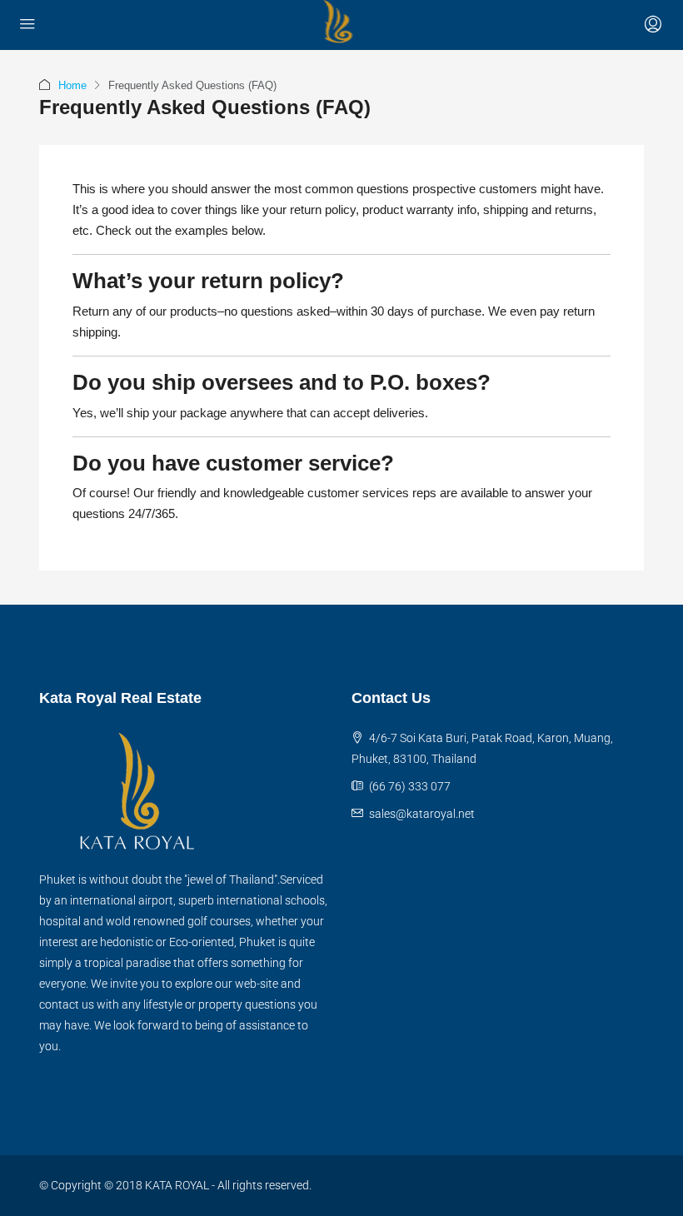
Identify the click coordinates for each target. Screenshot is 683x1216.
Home (72, 85)
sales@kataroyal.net (422, 813)
